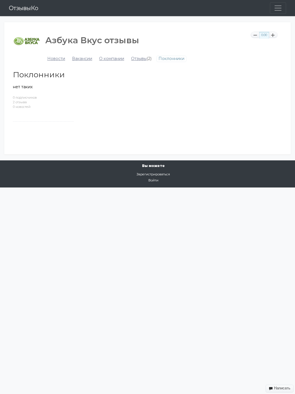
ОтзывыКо (23, 8)
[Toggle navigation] (278, 8)
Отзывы (139, 59)
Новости (56, 59)
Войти (153, 180)
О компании (111, 59)
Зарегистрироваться (153, 174)
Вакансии (82, 59)
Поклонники (171, 59)
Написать (281, 388)
